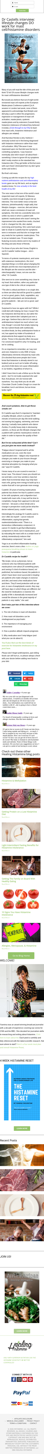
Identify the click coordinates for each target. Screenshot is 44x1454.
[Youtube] (24, 1379)
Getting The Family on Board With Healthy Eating (18, 880)
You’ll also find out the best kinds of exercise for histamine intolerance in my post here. (19, 645)
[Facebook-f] (13, 1379)
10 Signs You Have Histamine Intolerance (16, 913)
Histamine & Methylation (14, 780)
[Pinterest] (30, 1379)
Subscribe (22, 10)
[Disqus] (21, 718)
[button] (14, 673)
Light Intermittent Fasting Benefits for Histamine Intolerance (20, 846)
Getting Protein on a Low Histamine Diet (19, 813)
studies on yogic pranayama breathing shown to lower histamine (20, 549)
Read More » (6, 784)
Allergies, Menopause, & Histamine (19, 945)
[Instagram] (19, 1379)
